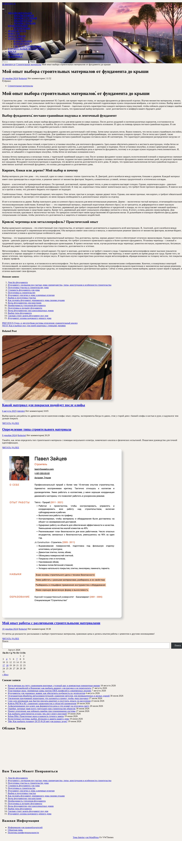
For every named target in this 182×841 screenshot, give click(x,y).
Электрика (15, 56)
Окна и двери (16, 36)
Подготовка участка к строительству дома (28, 287)
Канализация (23, 41)
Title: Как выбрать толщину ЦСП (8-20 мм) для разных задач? (37, 721)
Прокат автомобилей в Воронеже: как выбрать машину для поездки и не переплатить (49, 688)
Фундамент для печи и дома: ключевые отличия (31, 295)
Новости (13, 33)
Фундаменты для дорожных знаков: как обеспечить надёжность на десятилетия (46, 693)
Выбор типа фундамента (20, 313)
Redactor (23, 78)
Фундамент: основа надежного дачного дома (29, 318)
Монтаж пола (17, 31)
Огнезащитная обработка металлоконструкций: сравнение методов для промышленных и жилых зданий (59, 696)
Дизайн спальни (24, 23)
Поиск (5, 641)
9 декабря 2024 (9, 435)
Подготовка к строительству (21, 292)
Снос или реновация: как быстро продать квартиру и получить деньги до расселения (49, 701)
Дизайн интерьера (20, 13)
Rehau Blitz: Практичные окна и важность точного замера (36, 716)
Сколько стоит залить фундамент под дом (28, 315)
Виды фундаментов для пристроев (24, 303)
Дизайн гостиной (25, 18)
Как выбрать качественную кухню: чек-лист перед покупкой (37, 713)
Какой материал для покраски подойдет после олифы (43, 405)
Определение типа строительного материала (36, 429)
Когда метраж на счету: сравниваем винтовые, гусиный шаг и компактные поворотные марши (54, 685)
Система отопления (27, 46)
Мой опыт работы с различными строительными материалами (51, 623)
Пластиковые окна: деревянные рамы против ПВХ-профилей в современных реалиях (49, 690)
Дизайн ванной (24, 15)
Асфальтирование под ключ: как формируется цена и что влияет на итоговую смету (48, 706)
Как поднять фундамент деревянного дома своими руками (36, 300)
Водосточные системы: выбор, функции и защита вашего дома (38, 719)
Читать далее (10, 423)
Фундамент (15, 54)
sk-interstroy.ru (8, 3)
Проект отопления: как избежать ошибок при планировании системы (42, 711)
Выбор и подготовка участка (22, 298)
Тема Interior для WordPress (86, 837)
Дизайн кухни (23, 21)
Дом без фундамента (18, 282)
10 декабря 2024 (10, 78)
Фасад (12, 51)
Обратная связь (15, 830)
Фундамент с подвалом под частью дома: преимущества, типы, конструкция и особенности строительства (59, 285)
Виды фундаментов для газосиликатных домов (31, 310)
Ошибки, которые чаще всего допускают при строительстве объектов (42, 708)
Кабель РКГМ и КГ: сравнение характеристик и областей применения (42, 703)
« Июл (5, 674)
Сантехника (16, 39)
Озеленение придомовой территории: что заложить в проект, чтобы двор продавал (48, 698)
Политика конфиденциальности (23, 832)
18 (7, 665)
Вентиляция (22, 28)
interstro (20, 411)
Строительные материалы (26, 49)
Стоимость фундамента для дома (24, 290)
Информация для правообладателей (25, 827)
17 (4, 665)
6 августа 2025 (9, 411)
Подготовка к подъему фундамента (25, 308)
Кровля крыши (18, 26)
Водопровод (21, 44)
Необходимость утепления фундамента (27, 305)
